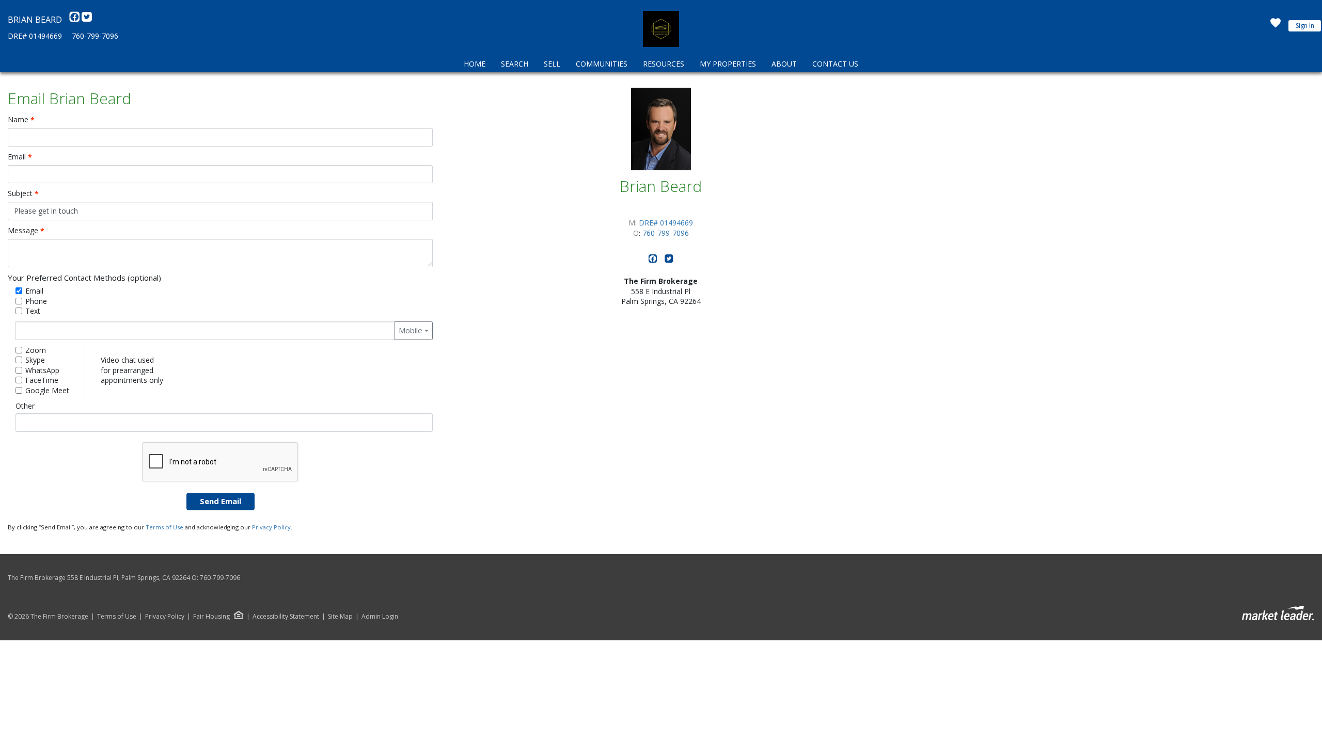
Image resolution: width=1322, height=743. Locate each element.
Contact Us (835, 64)
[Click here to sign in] (1275, 25)
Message (26, 230)
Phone (36, 301)
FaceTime (41, 380)
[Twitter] (87, 19)
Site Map (340, 616)
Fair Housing (211, 616)
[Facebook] (75, 19)
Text (32, 311)
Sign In (1305, 25)
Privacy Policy (271, 527)
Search (514, 64)
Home (474, 64)
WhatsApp (42, 370)
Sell (552, 64)
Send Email (220, 501)
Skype (35, 360)
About (784, 64)
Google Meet (47, 390)
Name (21, 120)
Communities (601, 64)
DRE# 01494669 (35, 36)
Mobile (410, 330)
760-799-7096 (95, 36)
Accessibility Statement (286, 616)
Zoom (35, 350)
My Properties (728, 64)
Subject (23, 193)
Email (20, 157)
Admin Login (379, 616)
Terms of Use (164, 527)
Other (25, 406)
